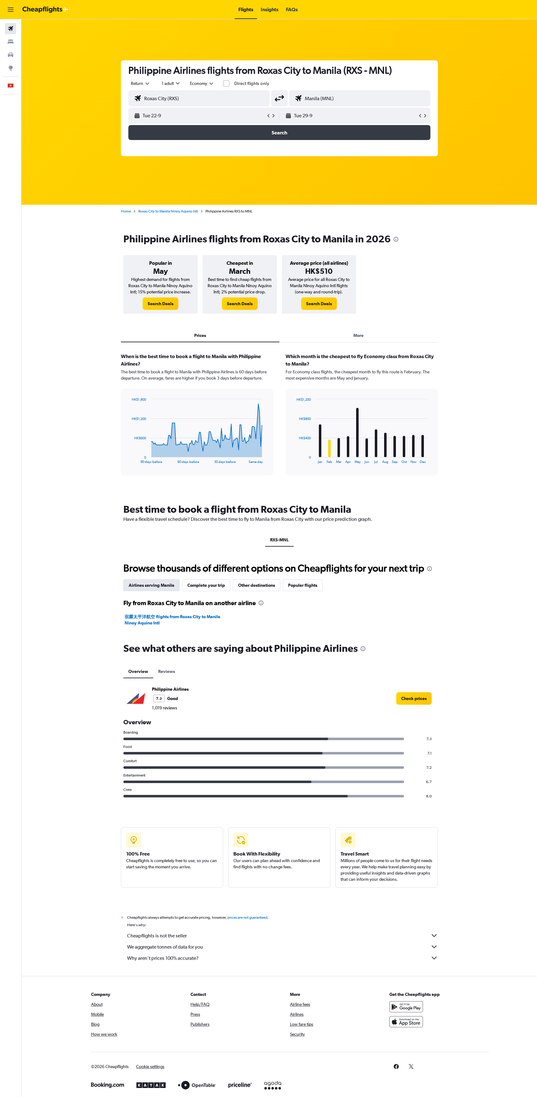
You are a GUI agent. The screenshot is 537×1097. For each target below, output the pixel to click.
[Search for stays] (10, 41)
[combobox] (140, 83)
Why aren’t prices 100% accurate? (163, 958)
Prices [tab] (200, 335)
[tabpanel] (279, 420)
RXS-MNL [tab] (279, 539)
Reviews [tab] (166, 671)
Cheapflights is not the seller (157, 936)
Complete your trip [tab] (206, 585)
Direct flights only (251, 83)
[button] (10, 9)
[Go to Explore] (10, 68)
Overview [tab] (138, 671)
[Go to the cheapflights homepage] (45, 10)
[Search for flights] (10, 28)
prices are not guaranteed (247, 917)
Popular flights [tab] (302, 585)
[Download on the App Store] (406, 1021)
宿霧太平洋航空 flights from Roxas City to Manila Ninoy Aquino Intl (172, 619)
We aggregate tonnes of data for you (165, 947)
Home (126, 211)
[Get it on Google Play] (406, 1006)
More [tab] (358, 335)
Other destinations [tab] (256, 585)
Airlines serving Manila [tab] (151, 585)
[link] (160, 303)
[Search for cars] (10, 55)
